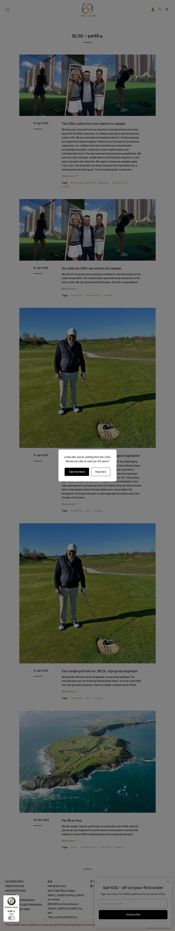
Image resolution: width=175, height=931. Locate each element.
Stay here (100, 471)
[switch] (11, 918)
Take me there (77, 471)
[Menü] (17, 897)
